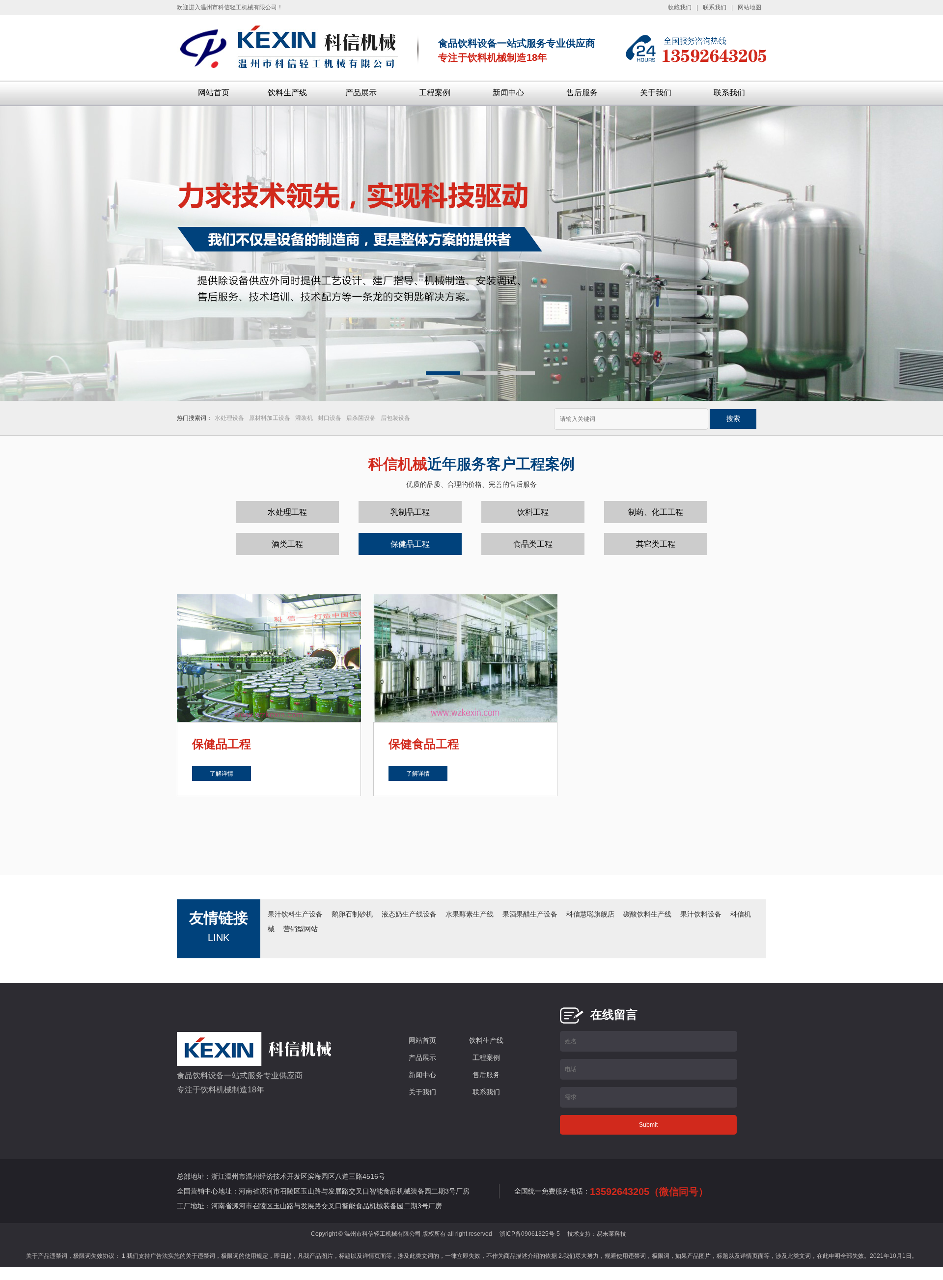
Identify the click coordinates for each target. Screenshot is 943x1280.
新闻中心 (508, 92)
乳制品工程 (410, 512)
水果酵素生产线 (469, 914)
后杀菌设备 (361, 418)
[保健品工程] (269, 657)
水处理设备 (229, 418)
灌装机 (304, 418)
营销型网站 (300, 929)
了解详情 (221, 773)
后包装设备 (395, 418)
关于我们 (655, 92)
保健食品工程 (423, 744)
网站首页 (213, 92)
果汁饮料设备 (700, 914)
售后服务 (582, 92)
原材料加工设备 (269, 418)
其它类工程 (655, 544)
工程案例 (434, 92)
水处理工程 (287, 512)
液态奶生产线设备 (409, 914)
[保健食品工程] (465, 657)
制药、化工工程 (655, 512)
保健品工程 (410, 544)
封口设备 (329, 418)
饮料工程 (533, 512)
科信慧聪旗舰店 (590, 914)
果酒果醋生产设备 (529, 914)
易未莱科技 (611, 1233)
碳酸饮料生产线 (647, 914)
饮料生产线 (287, 92)
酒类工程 (287, 544)
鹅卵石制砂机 (352, 914)
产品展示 (361, 92)
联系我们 (729, 92)
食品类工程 (533, 544)
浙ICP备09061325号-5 (529, 1233)
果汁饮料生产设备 (295, 914)
